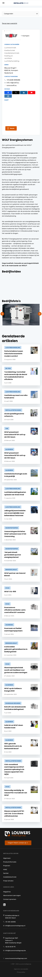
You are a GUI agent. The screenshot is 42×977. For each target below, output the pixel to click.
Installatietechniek (9, 877)
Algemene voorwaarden (21, 969)
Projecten (6, 866)
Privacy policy (21, 972)
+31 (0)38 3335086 (13, 80)
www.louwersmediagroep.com (16, 958)
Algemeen (7, 858)
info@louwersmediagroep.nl (15, 926)
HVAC (5, 869)
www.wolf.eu (12, 85)
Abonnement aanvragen (12, 895)
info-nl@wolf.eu (13, 83)
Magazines (7, 892)
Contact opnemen (9, 899)
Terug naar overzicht (9, 23)
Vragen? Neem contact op (17, 843)
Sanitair (6, 873)
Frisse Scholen (8, 881)
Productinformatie (9, 862)
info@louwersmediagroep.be (15, 950)
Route (12, 128)
